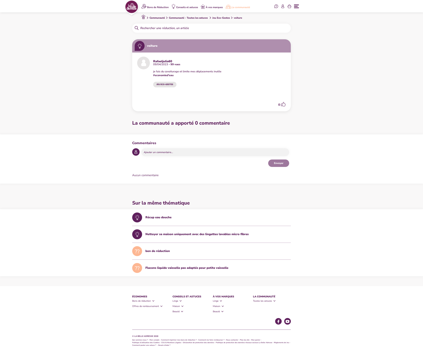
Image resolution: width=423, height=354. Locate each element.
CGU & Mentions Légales (171, 342)
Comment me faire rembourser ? (211, 340)
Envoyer (278, 163)
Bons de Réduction (158, 7)
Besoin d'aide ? (164, 345)
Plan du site (245, 340)
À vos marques (214, 7)
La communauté (241, 7)
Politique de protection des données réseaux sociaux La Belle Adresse (244, 342)
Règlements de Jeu (281, 342)
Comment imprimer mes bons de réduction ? (179, 340)
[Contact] (276, 6)
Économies (139, 296)
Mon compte (154, 340)
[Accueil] (131, 7)
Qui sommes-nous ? (140, 340)
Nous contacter (232, 340)
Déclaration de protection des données (198, 342)
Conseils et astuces (187, 7)
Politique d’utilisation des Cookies (146, 342)
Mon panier (255, 340)
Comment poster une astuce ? (144, 345)
